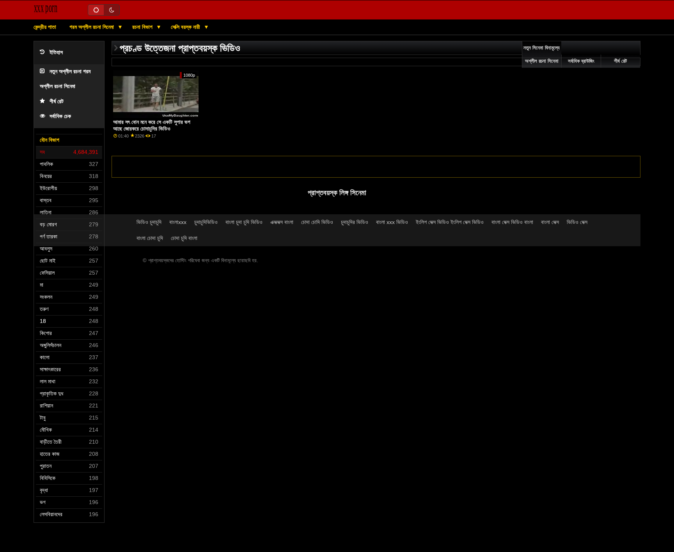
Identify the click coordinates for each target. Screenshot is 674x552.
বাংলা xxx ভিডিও (392, 222)
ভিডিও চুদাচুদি (149, 222)
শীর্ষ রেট (57, 101)
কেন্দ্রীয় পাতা (45, 27)
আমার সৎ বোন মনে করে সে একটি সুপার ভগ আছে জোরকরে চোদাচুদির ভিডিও (151, 125)
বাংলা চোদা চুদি (150, 238)
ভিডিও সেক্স (577, 222)
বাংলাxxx (177, 222)
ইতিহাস (56, 52)
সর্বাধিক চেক (60, 116)
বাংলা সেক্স (550, 222)
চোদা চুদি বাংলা (184, 238)
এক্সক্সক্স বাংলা (281, 222)
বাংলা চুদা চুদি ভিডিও (244, 222)
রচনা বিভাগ (143, 27)
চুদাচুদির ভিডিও (354, 222)
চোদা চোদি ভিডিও (317, 222)
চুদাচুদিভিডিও (206, 222)
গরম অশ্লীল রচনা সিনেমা (92, 27)
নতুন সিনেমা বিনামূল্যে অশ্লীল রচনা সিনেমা (541, 54)
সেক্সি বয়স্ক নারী (186, 27)
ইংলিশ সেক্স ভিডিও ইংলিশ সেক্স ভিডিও (450, 222)
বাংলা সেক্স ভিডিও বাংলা (512, 222)
